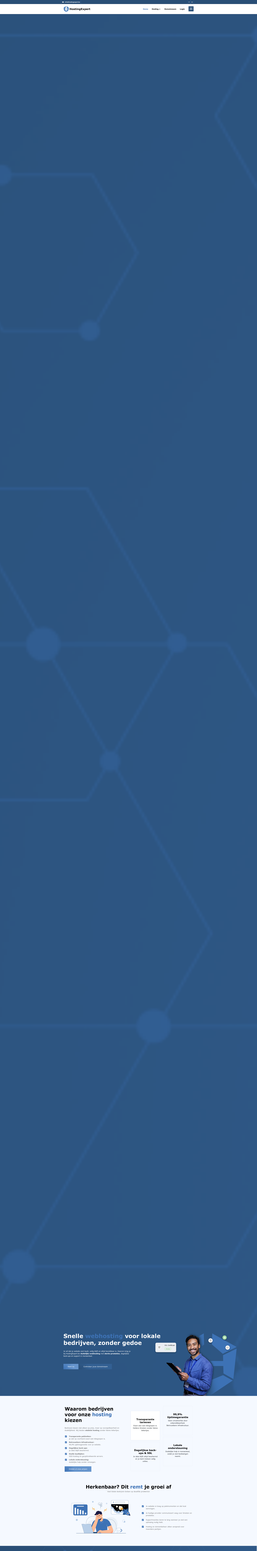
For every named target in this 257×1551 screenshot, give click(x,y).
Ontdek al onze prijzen (78, 1469)
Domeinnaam (170, 9)
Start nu (71, 1366)
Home (145, 9)
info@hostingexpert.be (72, 2)
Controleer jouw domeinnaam (95, 1366)
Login (182, 9)
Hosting (155, 9)
